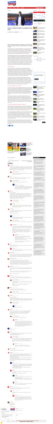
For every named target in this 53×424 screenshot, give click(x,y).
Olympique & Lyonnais (39, 7)
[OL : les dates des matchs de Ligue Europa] (35, 114)
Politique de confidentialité (27, 420)
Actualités (10, 7)
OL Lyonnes (22, 7)
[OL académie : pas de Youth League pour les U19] (35, 92)
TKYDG (14, 7)
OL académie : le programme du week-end (41, 102)
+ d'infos (44, 122)
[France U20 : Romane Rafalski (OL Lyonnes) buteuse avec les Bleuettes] (35, 95)
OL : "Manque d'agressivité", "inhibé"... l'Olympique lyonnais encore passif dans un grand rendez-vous (40, 109)
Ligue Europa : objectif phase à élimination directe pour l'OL (29, 153)
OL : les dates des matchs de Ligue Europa (41, 113)
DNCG (24, 108)
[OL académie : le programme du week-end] (35, 102)
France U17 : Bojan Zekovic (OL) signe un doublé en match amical (41, 116)
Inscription (41, 6)
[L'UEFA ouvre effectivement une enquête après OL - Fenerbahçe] (35, 34)
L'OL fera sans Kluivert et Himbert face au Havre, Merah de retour (13, 152)
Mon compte (44, 6)
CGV (22, 420)
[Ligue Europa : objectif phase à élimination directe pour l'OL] (23, 155)
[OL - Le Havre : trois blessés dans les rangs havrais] (35, 120)
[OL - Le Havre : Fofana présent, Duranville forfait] (35, 53)
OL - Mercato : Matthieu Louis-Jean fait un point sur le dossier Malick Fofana (41, 44)
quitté (19, 98)
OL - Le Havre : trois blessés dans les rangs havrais (41, 119)
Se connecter (38, 6)
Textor (8, 75)
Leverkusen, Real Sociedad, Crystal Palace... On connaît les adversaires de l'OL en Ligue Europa (41, 88)
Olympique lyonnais (13, 157)
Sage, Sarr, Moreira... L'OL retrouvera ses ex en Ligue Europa (30, 144)
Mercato (18, 7)
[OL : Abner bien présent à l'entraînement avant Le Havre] (35, 99)
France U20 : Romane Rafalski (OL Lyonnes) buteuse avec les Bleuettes (41, 95)
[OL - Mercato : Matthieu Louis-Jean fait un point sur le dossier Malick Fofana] (35, 44)
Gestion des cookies (32, 420)
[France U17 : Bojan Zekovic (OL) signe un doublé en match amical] (35, 117)
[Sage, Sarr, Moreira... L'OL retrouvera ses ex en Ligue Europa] (23, 146)
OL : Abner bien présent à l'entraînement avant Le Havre (40, 99)
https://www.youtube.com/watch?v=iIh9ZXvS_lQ (17, 218)
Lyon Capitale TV (37, 420)
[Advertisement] (20, 38)
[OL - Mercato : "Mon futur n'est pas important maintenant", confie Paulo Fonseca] (35, 40)
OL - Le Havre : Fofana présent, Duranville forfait (40, 53)
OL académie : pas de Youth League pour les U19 (40, 92)
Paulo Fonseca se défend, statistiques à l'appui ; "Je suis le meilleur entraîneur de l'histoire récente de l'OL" (41, 49)
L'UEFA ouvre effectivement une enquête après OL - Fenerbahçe (29, 150)
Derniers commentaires (39, 60)
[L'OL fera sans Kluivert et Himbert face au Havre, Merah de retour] (13, 150)
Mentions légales (20, 420)
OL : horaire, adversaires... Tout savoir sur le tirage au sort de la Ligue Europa (41, 105)
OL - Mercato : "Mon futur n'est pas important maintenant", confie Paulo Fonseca (41, 40)
